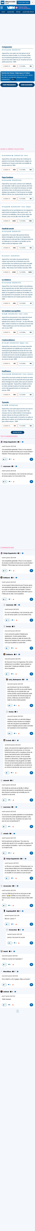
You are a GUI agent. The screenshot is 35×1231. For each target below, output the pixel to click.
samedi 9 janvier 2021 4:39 (14, 934)
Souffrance (6, 371)
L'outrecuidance (8, 340)
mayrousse (7, 466)
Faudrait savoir (8, 229)
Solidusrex (6, 578)
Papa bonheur (7, 177)
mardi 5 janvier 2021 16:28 (9, 785)
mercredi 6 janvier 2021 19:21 (15, 716)
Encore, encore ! (17, 432)
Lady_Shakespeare (15, 679)
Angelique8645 (11, 911)
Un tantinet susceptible (11, 311)
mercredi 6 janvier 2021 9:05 (10, 956)
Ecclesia (9, 740)
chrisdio (6, 833)
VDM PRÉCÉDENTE (9, 85)
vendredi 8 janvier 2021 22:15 (13, 745)
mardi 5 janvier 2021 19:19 (11, 863)
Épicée (18, 12)
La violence (6, 280)
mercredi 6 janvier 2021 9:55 (15, 684)
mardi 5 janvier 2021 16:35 (9, 811)
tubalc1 (5, 951)
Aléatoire (10, 12)
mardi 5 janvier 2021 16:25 (9, 582)
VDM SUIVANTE (26, 85)
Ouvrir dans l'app (23, 2)
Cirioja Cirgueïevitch (10, 442)
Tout (3, 12)
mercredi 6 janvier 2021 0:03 (12, 631)
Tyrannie (5, 402)
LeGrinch (6, 992)
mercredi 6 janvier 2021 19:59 (10, 976)
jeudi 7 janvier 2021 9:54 (8, 996)
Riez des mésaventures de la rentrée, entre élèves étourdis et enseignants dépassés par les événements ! (17, 76)
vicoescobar (7, 886)
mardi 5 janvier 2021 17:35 (9, 838)
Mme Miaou (7, 971)
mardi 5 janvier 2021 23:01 (9, 890)
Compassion (7, 47)
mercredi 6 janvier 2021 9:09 (12, 659)
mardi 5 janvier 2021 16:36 (9, 471)
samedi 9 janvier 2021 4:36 (12, 915)
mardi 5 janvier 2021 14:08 (9, 446)
